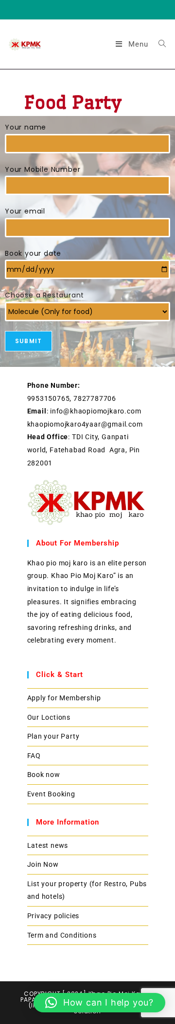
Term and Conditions (62, 935)
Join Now (43, 864)
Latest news (48, 845)
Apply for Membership (64, 698)
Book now (43, 774)
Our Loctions (49, 717)
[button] (99, 1002)
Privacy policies (53, 916)
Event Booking (51, 794)
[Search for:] (158, 44)
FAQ (34, 756)
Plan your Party (53, 736)
